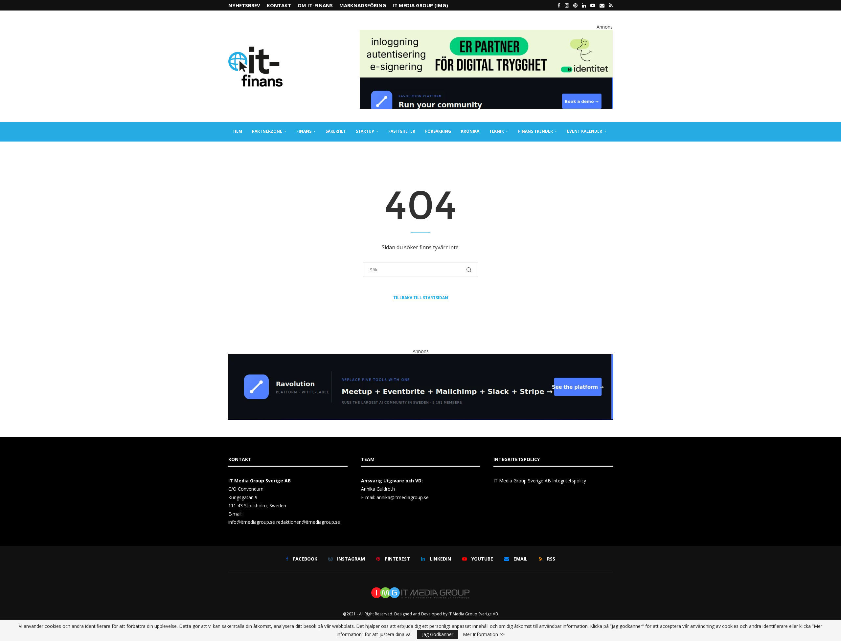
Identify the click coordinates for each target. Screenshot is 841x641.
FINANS (303, 131)
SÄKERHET (336, 131)
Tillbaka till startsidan (420, 297)
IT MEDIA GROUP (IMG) (420, 5)
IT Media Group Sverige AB (473, 614)
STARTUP (365, 131)
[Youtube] (592, 5)
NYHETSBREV (244, 5)
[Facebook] (558, 5)
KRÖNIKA (470, 131)
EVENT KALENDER (584, 131)
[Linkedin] (584, 5)
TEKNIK (496, 131)
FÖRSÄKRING (438, 131)
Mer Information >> (484, 634)
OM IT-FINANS (315, 5)
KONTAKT (279, 5)
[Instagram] (567, 5)
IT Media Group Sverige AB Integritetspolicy (539, 480)
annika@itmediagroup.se (402, 497)
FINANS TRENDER (535, 131)
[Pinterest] (575, 5)
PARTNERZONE (267, 131)
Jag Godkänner (437, 634)
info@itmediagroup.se (251, 522)
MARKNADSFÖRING (362, 5)
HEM (237, 131)
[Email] (602, 5)
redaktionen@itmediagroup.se (308, 522)
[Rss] (611, 5)
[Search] (609, 151)
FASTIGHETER (401, 131)
